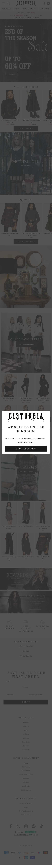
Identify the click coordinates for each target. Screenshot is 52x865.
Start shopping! (26, 449)
